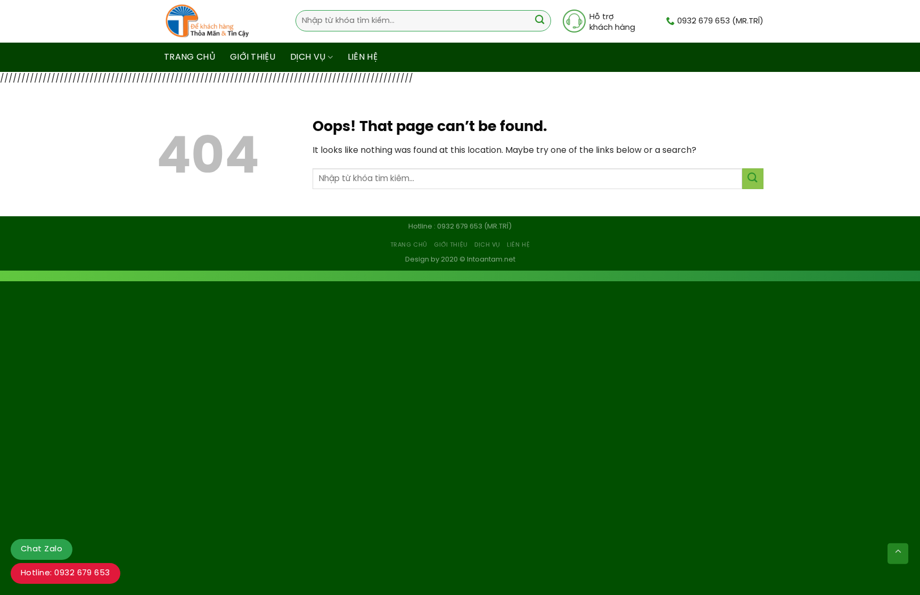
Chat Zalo (41, 549)
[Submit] (539, 21)
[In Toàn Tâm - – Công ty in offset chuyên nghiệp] (210, 21)
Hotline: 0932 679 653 (65, 573)
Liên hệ (362, 57)
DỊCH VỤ (307, 57)
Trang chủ (189, 57)
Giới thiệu (252, 57)
